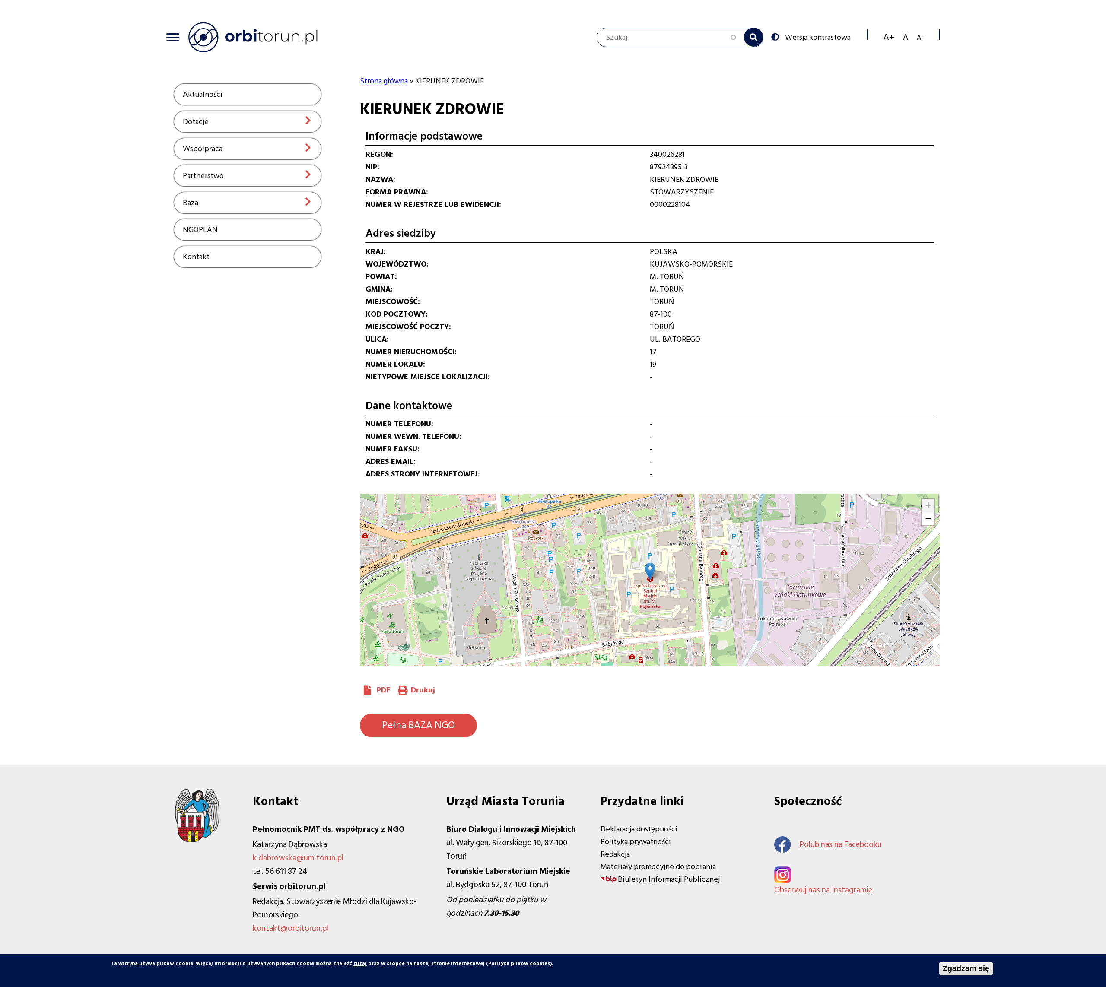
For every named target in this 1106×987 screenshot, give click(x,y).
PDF (383, 690)
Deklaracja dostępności (639, 829)
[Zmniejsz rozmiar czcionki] (920, 37)
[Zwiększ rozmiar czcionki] (888, 37)
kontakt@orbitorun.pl (290, 928)
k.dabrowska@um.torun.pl (298, 858)
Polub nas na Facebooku (841, 844)
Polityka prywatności (636, 841)
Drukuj (423, 690)
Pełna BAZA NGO (418, 725)
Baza (190, 203)
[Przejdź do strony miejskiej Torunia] (197, 840)
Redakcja (615, 854)
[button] (650, 571)
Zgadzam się (966, 968)
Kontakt (196, 257)
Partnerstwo (203, 175)
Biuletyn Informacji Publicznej (669, 879)
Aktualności (202, 94)
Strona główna (384, 81)
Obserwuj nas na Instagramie (823, 890)
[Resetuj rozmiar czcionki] (905, 37)
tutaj (360, 963)
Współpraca (202, 149)
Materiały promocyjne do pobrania (658, 866)
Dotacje (196, 121)
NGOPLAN (200, 229)
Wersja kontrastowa (818, 36)
